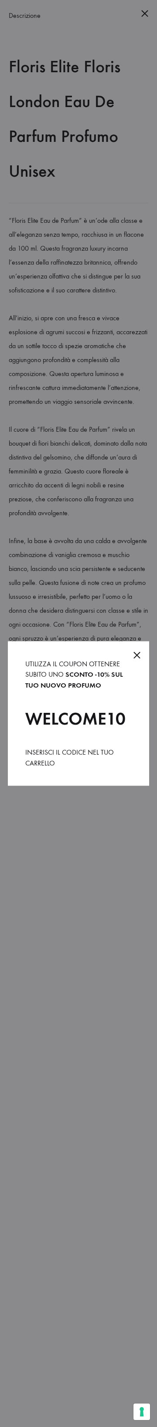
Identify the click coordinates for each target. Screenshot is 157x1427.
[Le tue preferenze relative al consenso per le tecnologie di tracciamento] (141, 1411)
